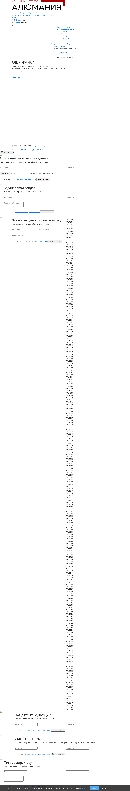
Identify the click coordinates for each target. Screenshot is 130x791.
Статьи (17, 122)
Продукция (40, 13)
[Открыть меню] (12, 25)
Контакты (53, 13)
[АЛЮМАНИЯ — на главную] (38, 94)
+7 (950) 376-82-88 (60, 52)
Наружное (16, 13)
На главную (16, 78)
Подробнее (83, 788)
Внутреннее (24, 13)
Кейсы (46, 13)
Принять (94, 788)
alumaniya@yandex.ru (33, 136)
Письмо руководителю (20, 153)
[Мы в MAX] (58, 54)
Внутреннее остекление (65, 29)
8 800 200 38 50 (59, 46)
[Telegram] (16, 22)
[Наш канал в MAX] (63, 54)
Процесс (32, 13)
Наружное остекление (65, 27)
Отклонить (105, 788)
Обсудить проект (18, 105)
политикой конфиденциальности (23, 179)
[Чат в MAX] (14, 17)
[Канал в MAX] (17, 20)
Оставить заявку (43, 179)
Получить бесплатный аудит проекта (65, 44)
